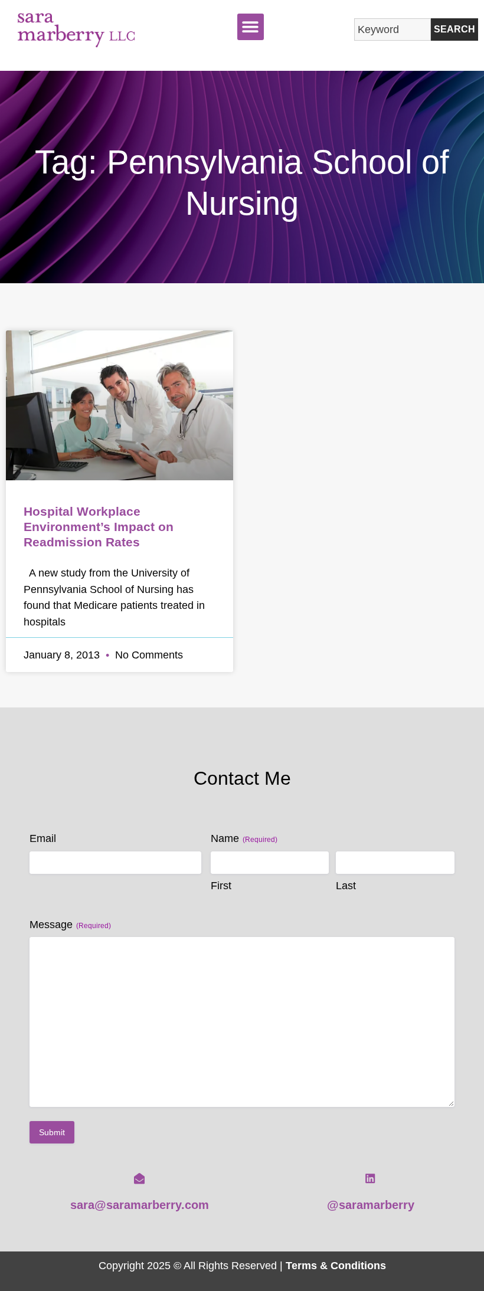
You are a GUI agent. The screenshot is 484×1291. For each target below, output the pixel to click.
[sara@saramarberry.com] (139, 1178)
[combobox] (392, 29)
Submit (52, 1132)
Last (346, 886)
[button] (250, 27)
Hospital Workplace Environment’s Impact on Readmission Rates (99, 526)
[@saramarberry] (370, 1178)
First (221, 886)
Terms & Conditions (336, 1265)
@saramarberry (370, 1204)
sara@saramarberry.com (139, 1204)
